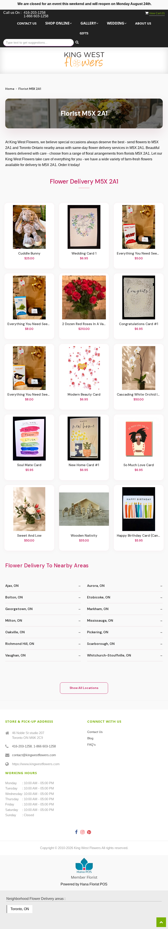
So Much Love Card (138, 465)
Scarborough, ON (101, 644)
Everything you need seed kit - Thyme (29, 324)
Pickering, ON (97, 632)
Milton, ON (13, 620)
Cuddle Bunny (29, 253)
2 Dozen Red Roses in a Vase (84, 324)
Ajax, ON (12, 586)
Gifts (84, 33)
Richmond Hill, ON (19, 644)
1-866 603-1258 (44, 746)
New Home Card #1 (84, 465)
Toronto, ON (19, 909)
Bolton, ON (14, 597)
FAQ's (91, 744)
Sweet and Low (29, 536)
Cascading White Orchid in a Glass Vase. (139, 394)
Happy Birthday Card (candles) (139, 536)
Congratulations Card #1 (138, 324)
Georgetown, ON (19, 609)
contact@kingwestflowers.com (34, 755)
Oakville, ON (15, 632)
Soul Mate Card (29, 465)
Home (9, 89)
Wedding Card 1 (84, 253)
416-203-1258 (22, 746)
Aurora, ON (96, 586)
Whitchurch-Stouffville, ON (109, 655)
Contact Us (27, 23)
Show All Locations (84, 688)
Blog (90, 738)
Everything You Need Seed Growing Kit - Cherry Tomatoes (139, 253)
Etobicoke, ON (98, 597)
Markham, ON (97, 609)
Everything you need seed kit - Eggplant (29, 394)
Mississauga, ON (100, 620)
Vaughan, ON (15, 655)
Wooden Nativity (84, 536)
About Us (143, 23)
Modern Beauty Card (84, 394)
